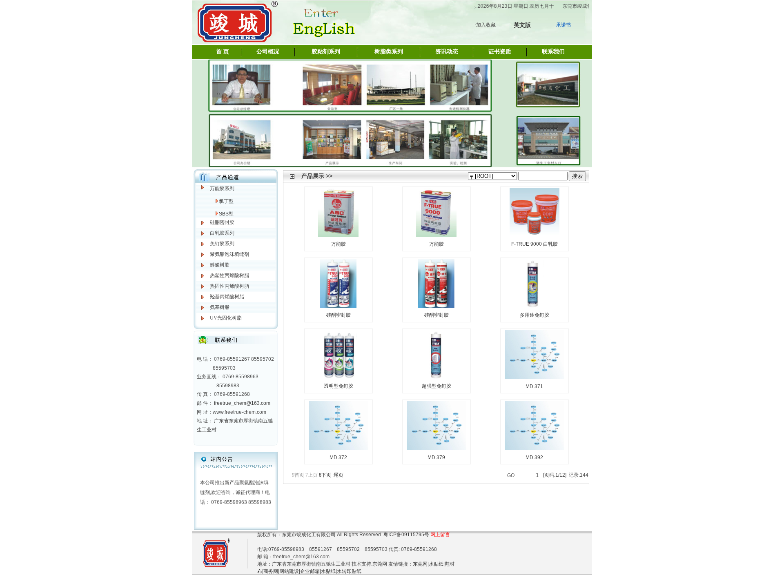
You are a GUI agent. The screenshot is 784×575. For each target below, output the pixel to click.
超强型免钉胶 (436, 386)
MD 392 (534, 457)
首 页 (222, 52)
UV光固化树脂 (226, 318)
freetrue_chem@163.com (242, 403)
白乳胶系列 (222, 233)
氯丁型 (226, 201)
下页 (325, 475)
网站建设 (289, 571)
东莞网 (379, 564)
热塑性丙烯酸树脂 (229, 275)
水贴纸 (436, 564)
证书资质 (499, 52)
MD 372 (338, 457)
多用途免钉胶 (534, 315)
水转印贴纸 (349, 571)
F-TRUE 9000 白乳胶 (534, 244)
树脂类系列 (388, 52)
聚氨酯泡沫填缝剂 (229, 254)
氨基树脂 (219, 307)
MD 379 (436, 457)
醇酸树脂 (219, 265)
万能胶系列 (222, 188)
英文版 (522, 25)
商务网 (270, 571)
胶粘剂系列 (326, 52)
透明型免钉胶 (338, 386)
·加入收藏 (485, 25)
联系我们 (553, 52)
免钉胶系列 (222, 243)
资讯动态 (446, 52)
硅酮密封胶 (222, 222)
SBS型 (226, 214)
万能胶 (338, 244)
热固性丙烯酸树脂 (229, 286)
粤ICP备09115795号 (406, 534)
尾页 (337, 475)
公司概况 (267, 52)
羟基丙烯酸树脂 (227, 297)
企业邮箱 (310, 571)
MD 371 (534, 386)
